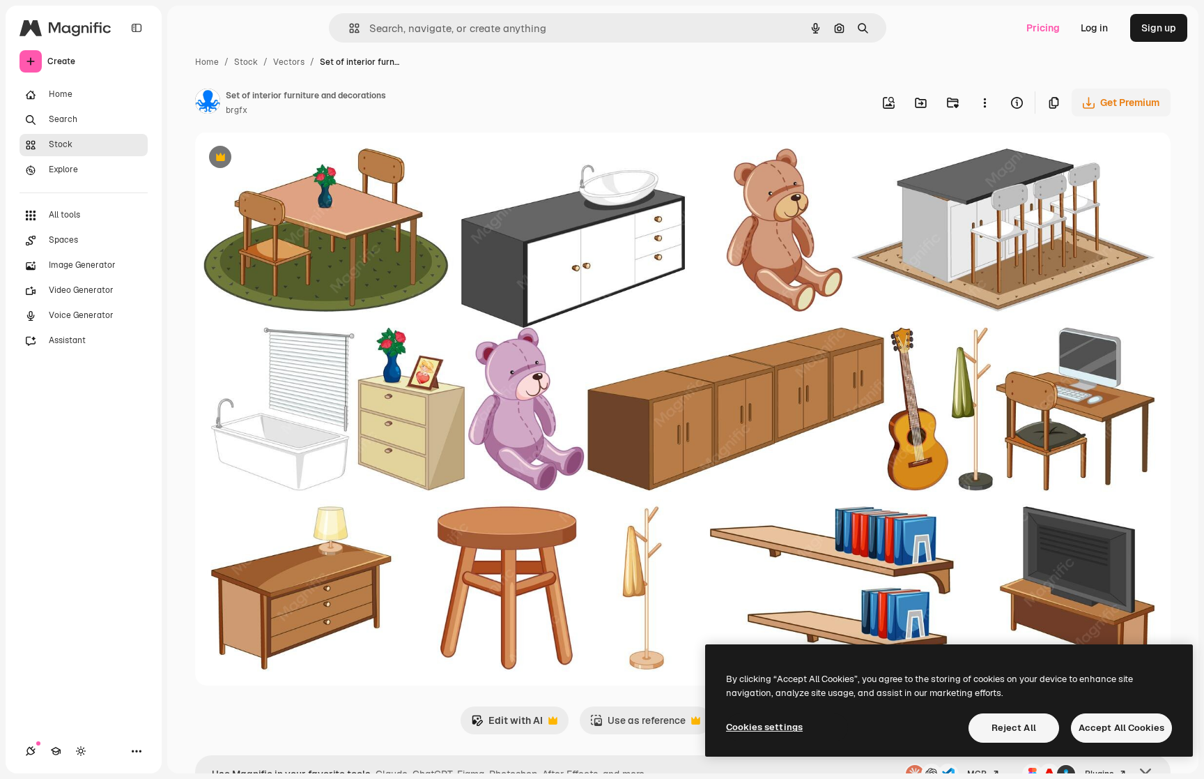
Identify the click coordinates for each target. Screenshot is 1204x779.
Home (207, 62)
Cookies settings (764, 727)
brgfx (236, 110)
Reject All (1013, 728)
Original (284, 158)
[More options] (984, 102)
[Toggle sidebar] (136, 28)
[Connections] (31, 751)
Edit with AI (507, 724)
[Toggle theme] (81, 751)
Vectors (288, 62)
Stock (246, 62)
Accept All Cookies (1121, 728)
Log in (1094, 28)
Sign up (1158, 28)
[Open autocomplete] (349, 28)
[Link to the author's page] (207, 103)
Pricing (1043, 28)
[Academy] (56, 751)
